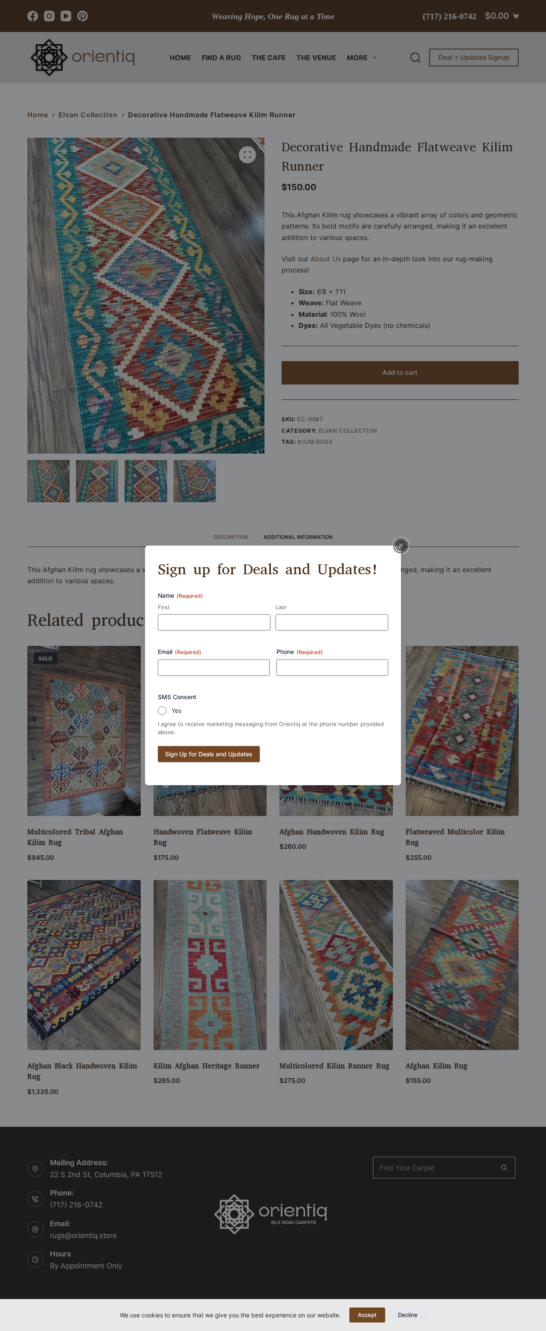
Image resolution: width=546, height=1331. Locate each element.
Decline (408, 1314)
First (164, 606)
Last (281, 606)
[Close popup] (401, 546)
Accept (367, 1314)
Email (179, 651)
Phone (299, 651)
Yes (176, 710)
